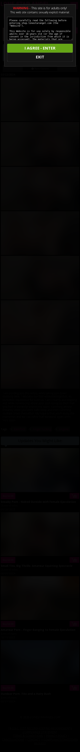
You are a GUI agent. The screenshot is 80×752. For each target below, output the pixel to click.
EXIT (40, 57)
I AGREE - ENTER (40, 48)
